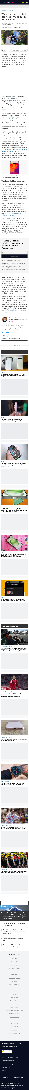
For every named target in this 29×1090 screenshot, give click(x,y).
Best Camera (14, 1023)
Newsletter (24, 50)
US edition (12, 1086)
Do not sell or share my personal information (13, 1077)
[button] (2, 2)
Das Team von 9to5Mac (8, 218)
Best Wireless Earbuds (14, 1013)
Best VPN (14, 958)
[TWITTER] (10, 321)
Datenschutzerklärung (6, 263)
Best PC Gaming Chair (14, 984)
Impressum (4, 1070)
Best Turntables (14, 1007)
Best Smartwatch (14, 1000)
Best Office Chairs (14, 1017)
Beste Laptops (14, 974)
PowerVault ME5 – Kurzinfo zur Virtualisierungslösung (13, 946)
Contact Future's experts (8, 1060)
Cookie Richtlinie (6, 1067)
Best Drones (15, 1030)
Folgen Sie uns (16, 50)
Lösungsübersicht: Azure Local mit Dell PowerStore (14, 924)
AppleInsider (13, 102)
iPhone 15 (7, 57)
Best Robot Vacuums (14, 1033)
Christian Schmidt (8, 23)
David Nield (24, 23)
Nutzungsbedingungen (6, 262)
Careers (4, 1074)
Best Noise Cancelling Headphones (14, 1010)
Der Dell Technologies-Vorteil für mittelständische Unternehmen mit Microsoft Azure (14, 932)
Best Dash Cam (14, 1026)
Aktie (5, 50)
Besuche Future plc (14, 1046)
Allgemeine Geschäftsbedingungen (10, 1057)
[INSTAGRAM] (12, 321)
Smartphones (4, 10)
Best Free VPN (14, 961)
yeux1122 (10, 98)
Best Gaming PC (14, 981)
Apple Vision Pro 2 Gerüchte (15, 6)
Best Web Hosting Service (14, 965)
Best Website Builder (14, 968)
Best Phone (14, 991)
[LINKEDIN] (15, 321)
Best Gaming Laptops (14, 978)
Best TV (14, 994)
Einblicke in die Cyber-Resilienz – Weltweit (13, 939)
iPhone (11, 10)
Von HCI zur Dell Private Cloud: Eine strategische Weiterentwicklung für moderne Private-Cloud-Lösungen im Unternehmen (15, 916)
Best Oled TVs (14, 997)
